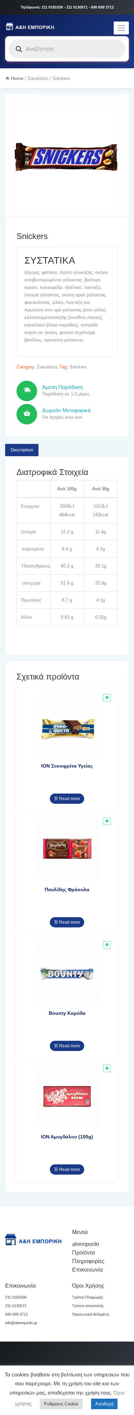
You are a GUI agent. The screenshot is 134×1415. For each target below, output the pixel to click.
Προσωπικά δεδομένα (90, 1314)
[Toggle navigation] (121, 28)
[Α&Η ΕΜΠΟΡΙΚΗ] (30, 26)
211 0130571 (15, 1306)
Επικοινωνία (87, 1270)
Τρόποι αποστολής (88, 1306)
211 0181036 (15, 1297)
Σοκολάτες (37, 78)
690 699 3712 (16, 1314)
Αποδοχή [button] (104, 1403)
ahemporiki (85, 1244)
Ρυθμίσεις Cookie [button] (61, 1403)
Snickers (78, 366)
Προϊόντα (83, 1253)
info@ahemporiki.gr (21, 1323)
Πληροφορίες (88, 1261)
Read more (69, 798)
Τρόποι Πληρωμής (87, 1297)
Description (22, 449)
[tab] (21, 450)
